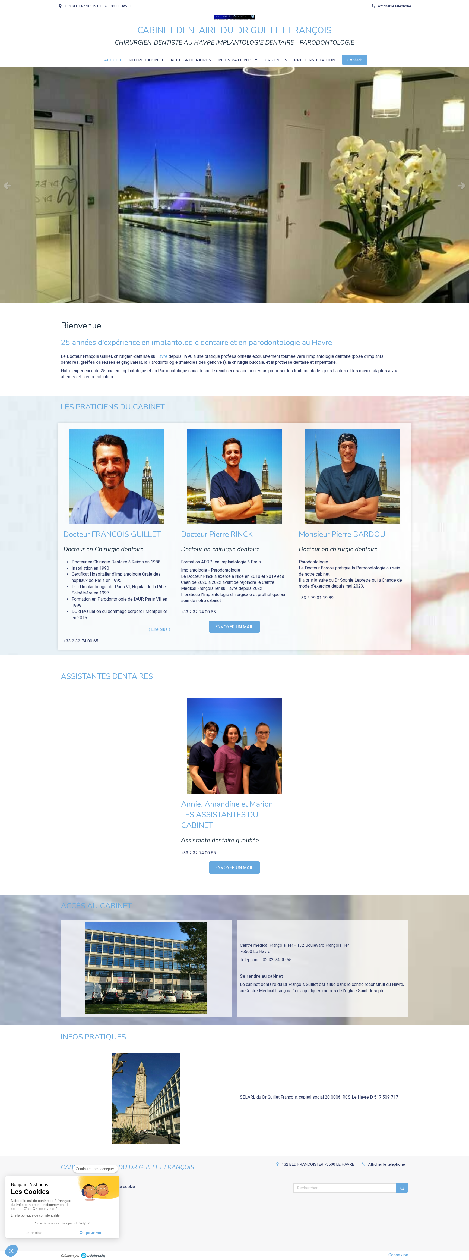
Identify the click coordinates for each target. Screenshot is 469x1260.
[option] (234, 185)
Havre (161, 356)
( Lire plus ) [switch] (159, 629)
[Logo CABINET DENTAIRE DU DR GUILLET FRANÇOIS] (234, 18)
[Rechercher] (402, 1188)
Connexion (398, 1255)
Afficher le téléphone (394, 6)
